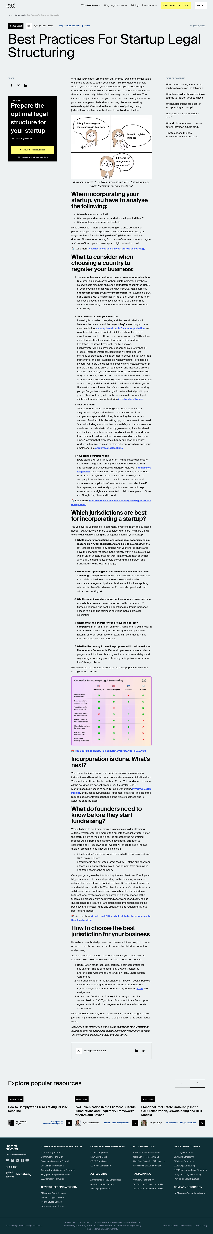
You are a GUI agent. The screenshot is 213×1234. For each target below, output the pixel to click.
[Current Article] (69, 1123)
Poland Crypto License (51, 1202)
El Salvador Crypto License (53, 1193)
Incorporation (84, 26)
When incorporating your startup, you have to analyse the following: (185, 86)
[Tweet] (18, 85)
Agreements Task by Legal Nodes (105, 1179)
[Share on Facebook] (11, 85)
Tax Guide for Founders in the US (148, 1188)
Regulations (124, 1123)
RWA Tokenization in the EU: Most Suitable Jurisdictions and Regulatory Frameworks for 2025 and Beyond (105, 1111)
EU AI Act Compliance (100, 1165)
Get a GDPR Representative (146, 1157)
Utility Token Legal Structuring (187, 1174)
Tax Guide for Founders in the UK (148, 1184)
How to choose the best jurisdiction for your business (182, 134)
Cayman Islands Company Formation (58, 1170)
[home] (10, 5)
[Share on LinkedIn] (25, 85)
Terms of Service (170, 1225)
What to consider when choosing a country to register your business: (185, 95)
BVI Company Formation (52, 1165)
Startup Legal (20, 15)
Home (10, 15)
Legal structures (67, 26)
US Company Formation (52, 1157)
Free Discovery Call (176, 5)
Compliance (57, 1122)
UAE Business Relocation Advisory (189, 1193)
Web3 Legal (81, 1099)
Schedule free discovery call (32, 150)
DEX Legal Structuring (184, 1161)
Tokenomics (110, 1123)
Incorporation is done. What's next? (182, 115)
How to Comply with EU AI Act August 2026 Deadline (38, 1109)
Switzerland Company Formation (56, 1161)
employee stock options (109, 448)
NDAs (140, 988)
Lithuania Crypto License (52, 1197)
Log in (201, 5)
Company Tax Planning (143, 1179)
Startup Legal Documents (102, 1184)
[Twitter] (143, 1050)
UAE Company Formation (52, 1179)
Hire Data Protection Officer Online (149, 1161)
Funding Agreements (100, 1188)
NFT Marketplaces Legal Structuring (190, 1170)
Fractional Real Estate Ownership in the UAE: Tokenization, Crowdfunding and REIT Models (172, 1111)
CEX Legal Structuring (184, 1157)
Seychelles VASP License (52, 1206)
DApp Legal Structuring (184, 1165)
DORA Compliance (99, 1152)
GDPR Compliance (99, 1161)
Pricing (135, 5)
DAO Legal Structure (183, 1152)
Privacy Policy (186, 1225)
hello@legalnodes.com (16, 1154)
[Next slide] (197, 1083)
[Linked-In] (136, 1050)
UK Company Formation (52, 1152)
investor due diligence (130, 399)
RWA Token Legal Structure (186, 1179)
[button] (114, 5)
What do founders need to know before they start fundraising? (184, 124)
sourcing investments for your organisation (120, 328)
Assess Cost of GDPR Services (147, 1165)
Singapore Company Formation (55, 1174)
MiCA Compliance (98, 1157)
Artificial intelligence (54, 1124)
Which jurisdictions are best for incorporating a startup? (183, 105)
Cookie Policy (201, 1225)
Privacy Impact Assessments (146, 1152)
